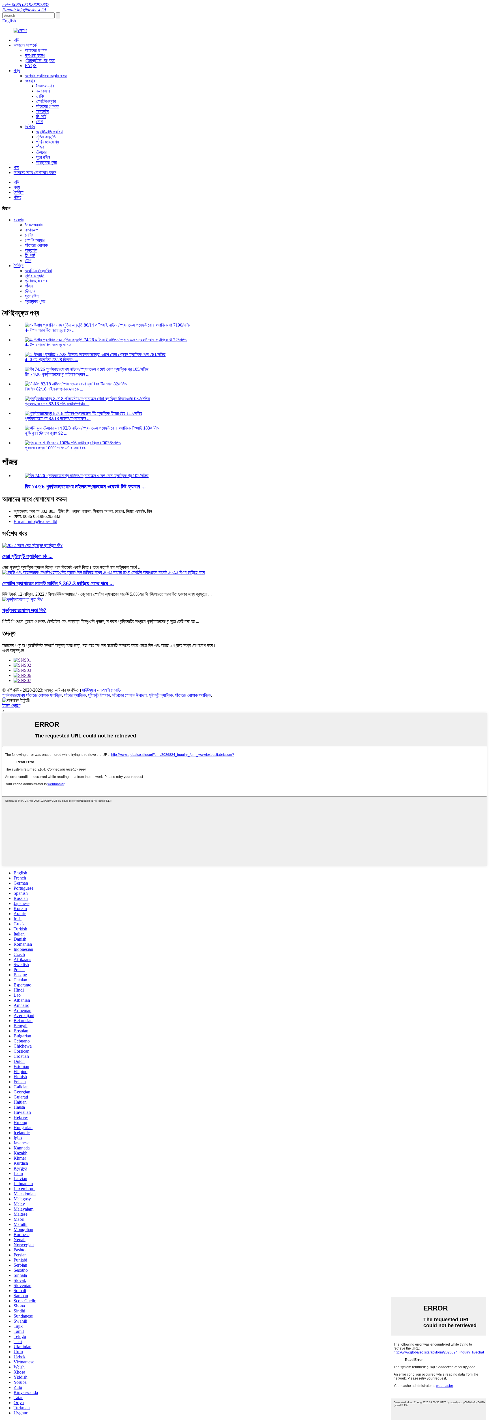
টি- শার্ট (41, 116)
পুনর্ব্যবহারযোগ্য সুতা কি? (24, 610)
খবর (16, 167)
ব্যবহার (30, 80)
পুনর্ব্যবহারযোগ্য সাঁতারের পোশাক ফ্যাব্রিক (32, 695)
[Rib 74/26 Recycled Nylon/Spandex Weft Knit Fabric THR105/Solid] (87, 475)
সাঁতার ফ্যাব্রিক (75, 695)
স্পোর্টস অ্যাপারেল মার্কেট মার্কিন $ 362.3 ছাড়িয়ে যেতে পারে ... (58, 583)
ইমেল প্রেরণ (11, 705)
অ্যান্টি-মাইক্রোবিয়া (49, 131)
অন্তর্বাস (42, 111)
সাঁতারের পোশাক (47, 106)
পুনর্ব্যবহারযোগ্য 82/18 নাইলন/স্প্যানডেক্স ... (58, 418)
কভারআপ (43, 91)
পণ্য (17, 70)
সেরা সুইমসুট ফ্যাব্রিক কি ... (27, 556)
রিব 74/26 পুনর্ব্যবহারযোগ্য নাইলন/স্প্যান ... (57, 374)
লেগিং (40, 96)
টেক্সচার (41, 152)
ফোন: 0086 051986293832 (25, 4)
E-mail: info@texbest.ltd (24, 9)
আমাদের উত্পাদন (36, 50)
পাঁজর (40, 147)
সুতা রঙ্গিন (43, 157)
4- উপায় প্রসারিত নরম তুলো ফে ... (50, 330)
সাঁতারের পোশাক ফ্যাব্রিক (193, 695)
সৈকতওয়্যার (45, 85)
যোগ (39, 121)
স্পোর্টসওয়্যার (46, 101)
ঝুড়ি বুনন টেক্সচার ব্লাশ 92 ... (46, 433)
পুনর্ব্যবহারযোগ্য (47, 142)
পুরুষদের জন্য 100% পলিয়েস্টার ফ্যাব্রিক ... (57, 447)
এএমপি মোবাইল (111, 690)
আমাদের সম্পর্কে (25, 45)
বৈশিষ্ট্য (30, 126)
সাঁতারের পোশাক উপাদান (129, 695)
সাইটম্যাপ (89, 690)
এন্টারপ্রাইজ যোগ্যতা (40, 60)
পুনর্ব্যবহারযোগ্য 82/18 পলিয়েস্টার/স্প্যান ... (57, 403)
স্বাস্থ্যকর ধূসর (46, 162)
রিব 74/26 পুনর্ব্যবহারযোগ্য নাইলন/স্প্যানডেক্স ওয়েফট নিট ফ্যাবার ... (85, 487)
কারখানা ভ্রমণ (35, 55)
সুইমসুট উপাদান (99, 695)
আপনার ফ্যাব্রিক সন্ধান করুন (46, 75)
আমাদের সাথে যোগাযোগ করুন (35, 172)
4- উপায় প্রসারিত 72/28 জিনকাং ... (51, 359)
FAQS (31, 65)
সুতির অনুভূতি (46, 136)
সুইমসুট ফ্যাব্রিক (161, 695)
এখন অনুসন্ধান (13, 650)
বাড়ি (17, 40)
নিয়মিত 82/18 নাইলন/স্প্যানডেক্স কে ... (54, 389)
